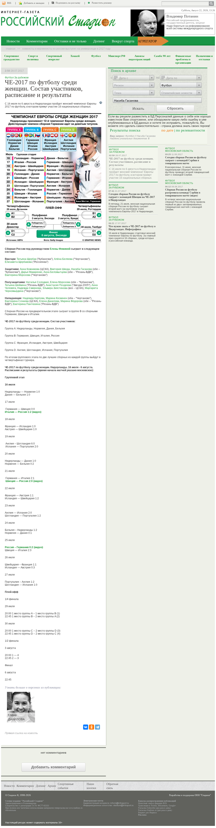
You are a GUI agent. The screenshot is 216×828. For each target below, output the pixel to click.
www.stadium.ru (75, 808)
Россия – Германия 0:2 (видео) (24, 547)
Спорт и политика (33, 57)
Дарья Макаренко (31, 272)
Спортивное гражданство (12, 57)
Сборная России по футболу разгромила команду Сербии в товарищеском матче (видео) (182, 192)
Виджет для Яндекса (147, 812)
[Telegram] (97, 727)
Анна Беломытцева (55, 272)
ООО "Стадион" (203, 795)
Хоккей (75, 56)
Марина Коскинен (56, 298)
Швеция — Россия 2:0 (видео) (24, 481)
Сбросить (175, 108)
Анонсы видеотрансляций (139, 57)
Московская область (179, 151)
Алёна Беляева (63, 259)
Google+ (172, 805)
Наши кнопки (91, 786)
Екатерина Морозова (17, 275)
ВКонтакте (162, 805)
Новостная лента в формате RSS (152, 803)
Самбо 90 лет (162, 56)
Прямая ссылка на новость (21, 733)
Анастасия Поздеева (58, 285)
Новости (13, 41)
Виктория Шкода (60, 269)
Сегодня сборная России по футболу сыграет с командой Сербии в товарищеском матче (186, 160)
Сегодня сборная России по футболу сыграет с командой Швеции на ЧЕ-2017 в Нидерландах (132, 197)
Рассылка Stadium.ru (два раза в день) (155, 810)
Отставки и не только (70, 41)
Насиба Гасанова (81, 269)
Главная (10, 48)
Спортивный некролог (54, 57)
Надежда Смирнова (29, 288)
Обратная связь (112, 786)
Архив (52, 786)
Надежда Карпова (34, 298)
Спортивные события (66, 786)
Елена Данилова (49, 301)
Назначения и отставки (204, 57)
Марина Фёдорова (72, 301)
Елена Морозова (60, 282)
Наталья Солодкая (37, 282)
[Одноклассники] (91, 727)
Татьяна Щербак (26, 259)
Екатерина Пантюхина (26, 304)
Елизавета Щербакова (18, 261)
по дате (167, 130)
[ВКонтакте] (85, 727)
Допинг (99, 41)
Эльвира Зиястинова (55, 288)
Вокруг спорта (123, 41)
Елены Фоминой (60, 248)
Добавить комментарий (53, 767)
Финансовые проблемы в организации (183, 59)
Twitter (154, 805)
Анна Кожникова (29, 269)
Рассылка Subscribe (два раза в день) (154, 808)
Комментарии (36, 41)
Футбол (96, 56)
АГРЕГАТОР (147, 41)
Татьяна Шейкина (15, 285)
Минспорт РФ (116, 56)
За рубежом (21, 77)
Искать (138, 108)
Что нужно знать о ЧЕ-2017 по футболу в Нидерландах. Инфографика (132, 227)
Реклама (142, 815)
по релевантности (190, 130)
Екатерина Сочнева (17, 301)
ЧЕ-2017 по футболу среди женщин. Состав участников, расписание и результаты (131, 161)
